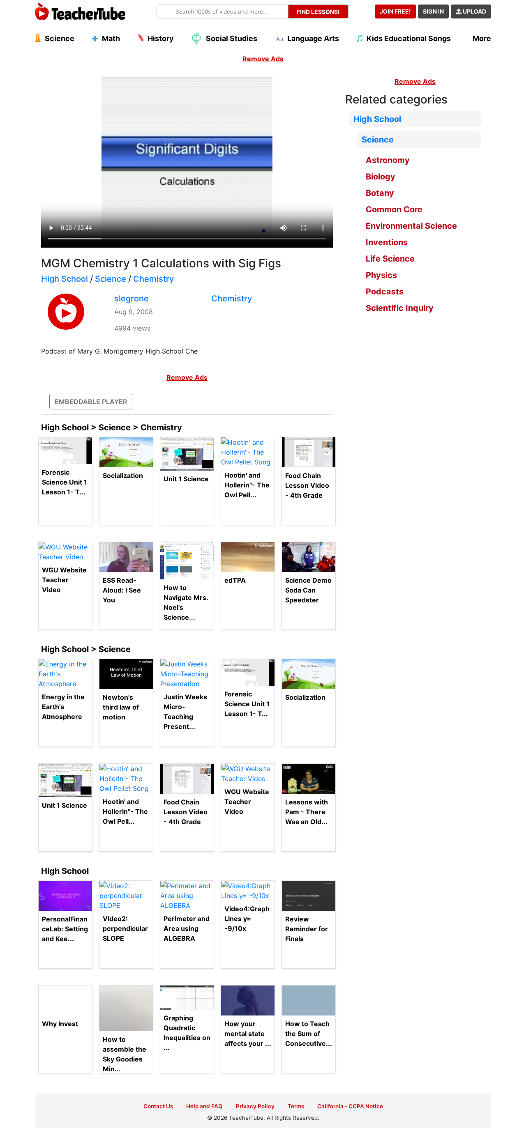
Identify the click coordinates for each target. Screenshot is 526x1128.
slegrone (131, 298)
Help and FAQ (204, 1106)
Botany (380, 193)
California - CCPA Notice (350, 1106)
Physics (381, 275)
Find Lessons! (318, 11)
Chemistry (153, 279)
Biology (380, 176)
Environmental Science (411, 226)
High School (64, 279)
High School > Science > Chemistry (111, 427)
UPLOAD (473, 11)
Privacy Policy (255, 1106)
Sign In (433, 11)
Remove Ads (263, 59)
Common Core (394, 209)
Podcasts (385, 291)
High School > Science (86, 649)
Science (110, 279)
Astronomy (388, 160)
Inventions (387, 242)
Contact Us (158, 1106)
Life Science (390, 259)
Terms (296, 1106)
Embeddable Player (91, 401)
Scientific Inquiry (400, 308)
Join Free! (395, 11)
